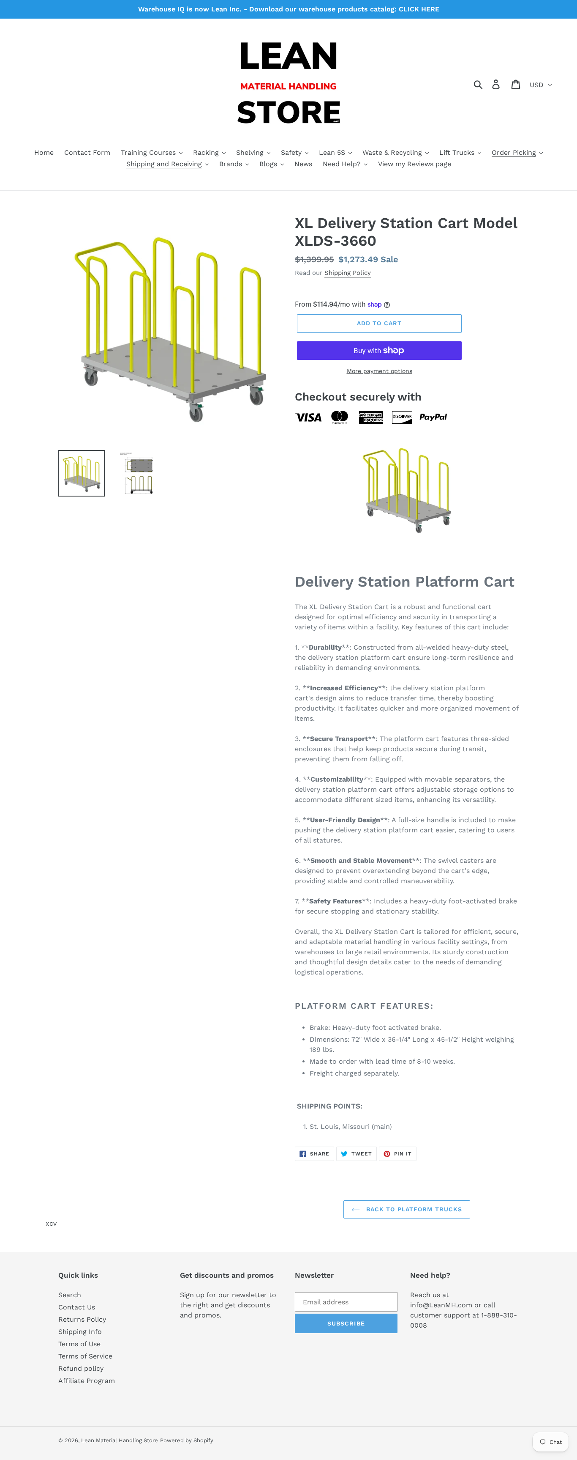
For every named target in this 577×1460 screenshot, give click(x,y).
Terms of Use (79, 1344)
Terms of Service (85, 1356)
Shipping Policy (347, 273)
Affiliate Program (86, 1381)
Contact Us (76, 1307)
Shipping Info (80, 1332)
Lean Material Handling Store (119, 1440)
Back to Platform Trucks (413, 1209)
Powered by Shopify (186, 1440)
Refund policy (80, 1368)
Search (69, 1295)
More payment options (379, 371)
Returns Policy (82, 1319)
